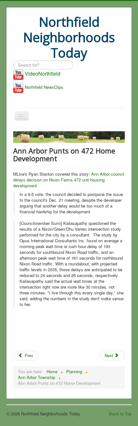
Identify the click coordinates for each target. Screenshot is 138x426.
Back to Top (120, 414)
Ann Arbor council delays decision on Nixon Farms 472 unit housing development (68, 180)
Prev (28, 355)
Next (110, 355)
